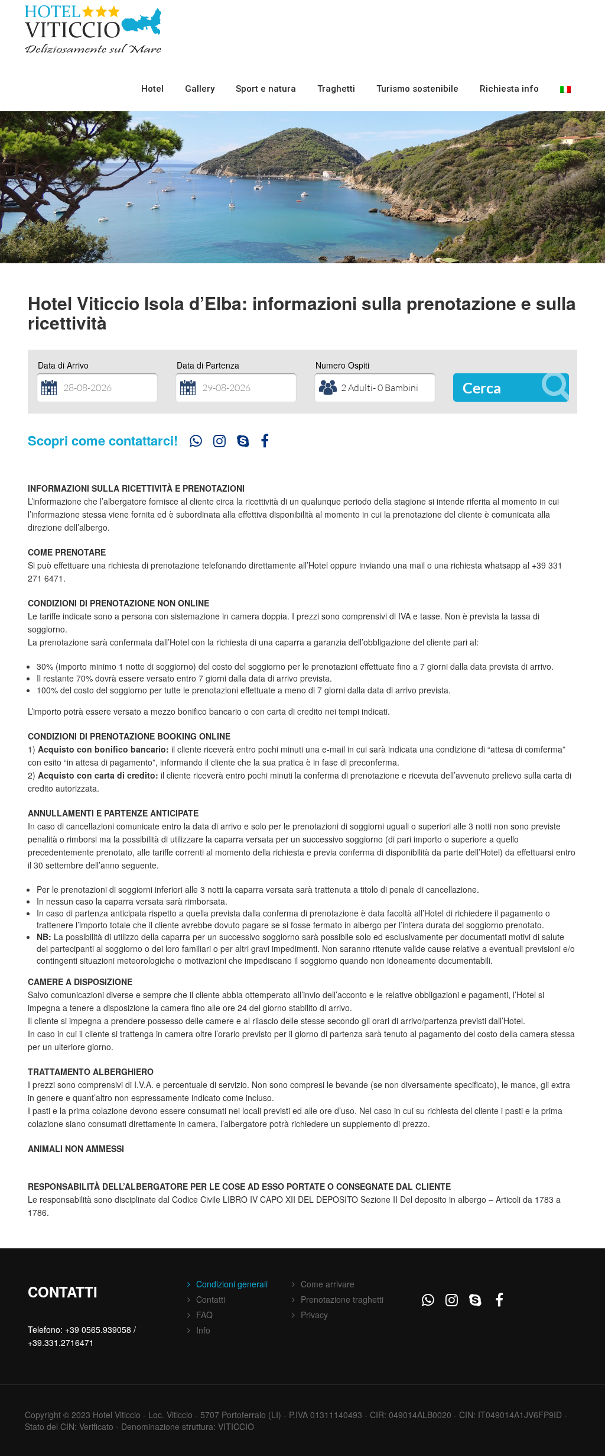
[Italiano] (565, 89)
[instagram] (219, 443)
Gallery (199, 88)
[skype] (243, 443)
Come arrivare (327, 1284)
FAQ (204, 1315)
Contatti (210, 1299)
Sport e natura (266, 88)
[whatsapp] (195, 443)
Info (203, 1330)
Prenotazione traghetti (342, 1299)
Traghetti (336, 88)
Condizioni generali (232, 1284)
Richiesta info (509, 88)
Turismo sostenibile (417, 88)
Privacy (314, 1315)
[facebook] (266, 443)
